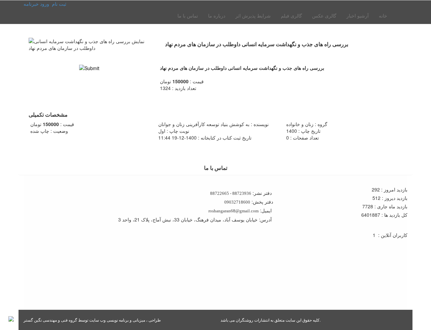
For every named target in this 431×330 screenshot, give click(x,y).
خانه (383, 15)
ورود (44, 3)
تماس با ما (187, 15)
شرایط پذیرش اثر (253, 15)
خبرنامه (31, 3)
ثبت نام (59, 3)
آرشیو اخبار (357, 15)
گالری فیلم (291, 15)
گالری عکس (324, 15)
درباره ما (216, 15)
